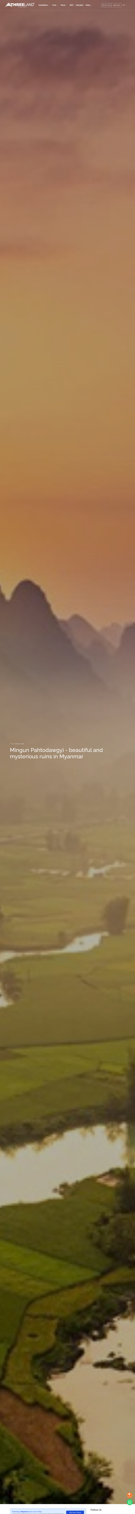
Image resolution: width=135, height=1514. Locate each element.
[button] (44, 5)
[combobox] (125, 5)
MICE (72, 5)
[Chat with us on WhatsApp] (130, 1502)
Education (79, 5)
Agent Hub (116, 5)
